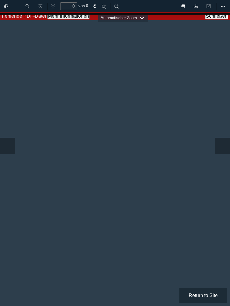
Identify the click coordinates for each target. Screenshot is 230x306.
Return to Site (203, 295)
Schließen (217, 16)
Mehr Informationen (68, 16)
